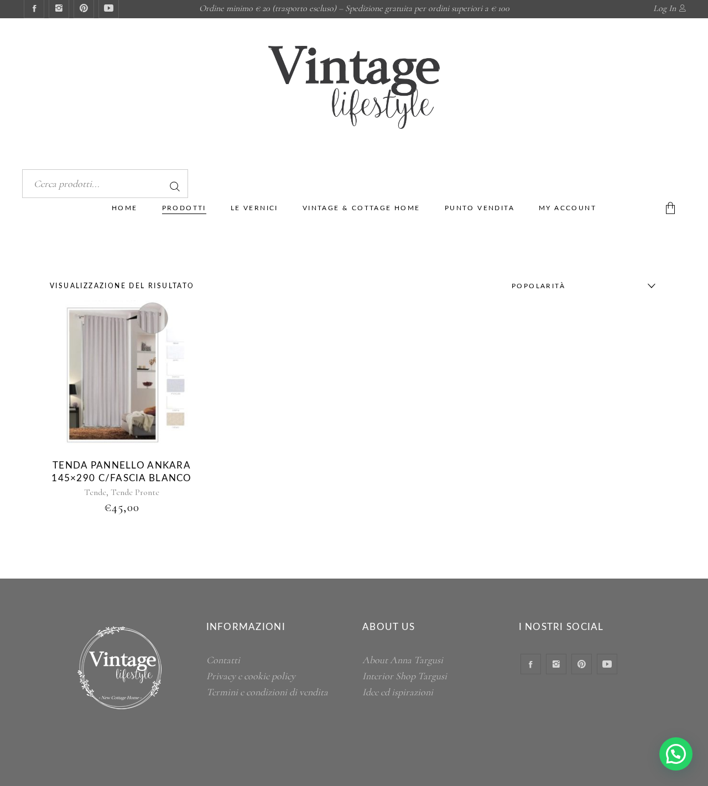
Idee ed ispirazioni (397, 692)
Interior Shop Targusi (404, 676)
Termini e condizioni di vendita (267, 692)
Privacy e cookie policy (250, 676)
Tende (95, 492)
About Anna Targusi (402, 660)
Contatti (223, 660)
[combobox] (580, 286)
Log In (664, 8)
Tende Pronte (135, 492)
